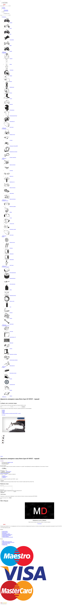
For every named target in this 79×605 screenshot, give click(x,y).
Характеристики (4, 476)
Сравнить (5, 474)
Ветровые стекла (12, 134)
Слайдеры (11, 170)
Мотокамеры (12, 259)
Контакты (3, 8)
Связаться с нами (5, 544)
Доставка (3, 7)
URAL (11, 28)
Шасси (3, 236)
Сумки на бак (12, 223)
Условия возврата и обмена (6, 535)
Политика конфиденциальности (7, 534)
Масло (11, 289)
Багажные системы (5, 200)
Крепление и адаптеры (13, 354)
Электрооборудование (5, 325)
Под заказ (3, 471)
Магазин (3, 410)
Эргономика (4, 128)
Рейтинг (1, 491)
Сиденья (11, 140)
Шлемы (11, 75)
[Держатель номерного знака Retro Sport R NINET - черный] (3, 436)
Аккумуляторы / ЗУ (13, 337)
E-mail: (12, 406)
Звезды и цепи (12, 301)
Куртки (11, 92)
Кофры (11, 212)
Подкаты (11, 312)
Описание (3, 475)
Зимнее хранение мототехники (7, 541)
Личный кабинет (4, 531)
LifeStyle (11, 58)
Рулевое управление (13, 157)
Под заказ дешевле (3, 465)
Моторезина (11, 253)
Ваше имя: (2, 485)
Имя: (1, 406)
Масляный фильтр (12, 278)
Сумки (11, 217)
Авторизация (6, 10)
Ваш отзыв (2, 489)
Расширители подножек (13, 151)
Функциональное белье (13, 115)
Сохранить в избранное (12, 474)
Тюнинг (3, 367)
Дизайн (11, 378)
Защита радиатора (12, 164)
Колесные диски (12, 242)
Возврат (7, 473)
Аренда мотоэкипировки (6, 543)
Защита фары (12, 193)
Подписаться (39, 523)
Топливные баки (12, 384)
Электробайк (12, 39)
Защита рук (11, 176)
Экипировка (4, 52)
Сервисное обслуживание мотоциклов (8, 542)
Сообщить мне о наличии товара (5, 472)
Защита (11, 81)
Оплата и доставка (5, 532)
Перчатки (11, 104)
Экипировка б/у (12, 121)
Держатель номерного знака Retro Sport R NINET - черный (11, 413)
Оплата (1, 473)
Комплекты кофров (13, 206)
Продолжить (2, 492)
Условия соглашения (5, 536)
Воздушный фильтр (13, 272)
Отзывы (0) (4, 477)
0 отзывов (1, 460)
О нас (3, 540)
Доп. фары (11, 331)
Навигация (11, 342)
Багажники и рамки (13, 229)
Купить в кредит (8, 471)
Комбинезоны (12, 87)
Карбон (11, 390)
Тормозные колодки (13, 295)
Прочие (11, 318)
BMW (11, 45)
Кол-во (1, 470)
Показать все (4, 158)
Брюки (11, 64)
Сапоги (11, 98)
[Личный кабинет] (2, 9)
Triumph (11, 22)
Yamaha (11, 51)
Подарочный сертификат (6, 533)
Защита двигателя (12, 187)
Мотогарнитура (12, 365)
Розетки (11, 348)
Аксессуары (11, 127)
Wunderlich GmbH (10, 462)
